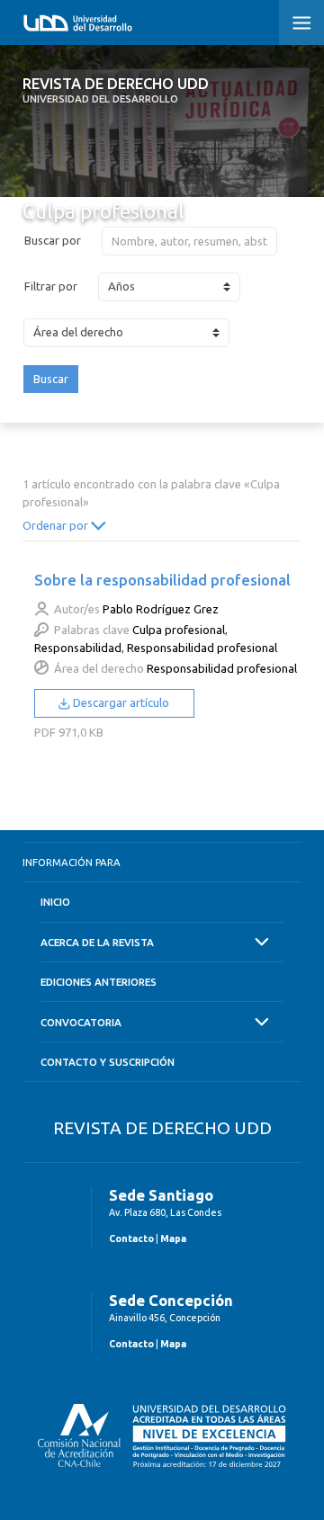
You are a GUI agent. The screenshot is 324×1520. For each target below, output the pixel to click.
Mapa (173, 1238)
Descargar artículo (119, 702)
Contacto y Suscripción (107, 1062)
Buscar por (52, 240)
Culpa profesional (178, 629)
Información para (71, 862)
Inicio (55, 902)
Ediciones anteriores (98, 982)
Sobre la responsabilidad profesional (162, 579)
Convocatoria (81, 1022)
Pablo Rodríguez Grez (161, 609)
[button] (301, 22)
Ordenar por (56, 525)
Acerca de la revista (97, 942)
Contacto (131, 1238)
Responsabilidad (78, 647)
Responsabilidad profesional (202, 647)
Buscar (50, 378)
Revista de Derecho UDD (115, 90)
